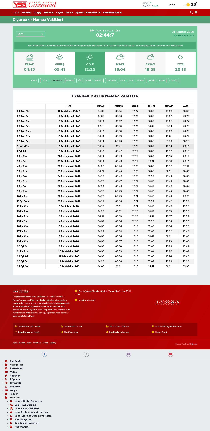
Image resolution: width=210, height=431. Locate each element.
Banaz (22, 343)
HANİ (88, 81)
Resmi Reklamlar (112, 12)
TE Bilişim (193, 344)
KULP (122, 81)
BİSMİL (34, 81)
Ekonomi (48, 12)
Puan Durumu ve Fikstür (29, 332)
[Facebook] (157, 302)
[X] (162, 302)
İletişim (14, 394)
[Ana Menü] (196, 12)
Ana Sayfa (15, 361)
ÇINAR (162, 81)
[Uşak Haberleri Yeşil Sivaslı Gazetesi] (34, 4)
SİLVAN (140, 81)
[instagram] (128, 354)
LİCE (131, 81)
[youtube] (170, 354)
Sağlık (59, 12)
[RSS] (177, 302)
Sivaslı (45, 343)
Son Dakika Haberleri (119, 332)
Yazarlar (15, 376)
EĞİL (80, 81)
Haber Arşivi (161, 332)
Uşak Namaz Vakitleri (119, 326)
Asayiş (37, 12)
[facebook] (44, 354)
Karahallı (37, 343)
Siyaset (79, 12)
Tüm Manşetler (71, 332)
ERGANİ (69, 81)
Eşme (29, 343)
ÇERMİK (151, 81)
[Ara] (192, 12)
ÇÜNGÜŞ (173, 81)
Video (13, 372)
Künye (13, 390)
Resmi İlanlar (93, 12)
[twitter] (86, 354)
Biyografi (15, 383)
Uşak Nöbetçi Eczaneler (30, 326)
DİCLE (44, 81)
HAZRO (98, 81)
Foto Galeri (16, 368)
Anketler (15, 386)
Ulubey (53, 343)
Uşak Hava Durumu (73, 326)
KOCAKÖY (111, 81)
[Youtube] (172, 302)
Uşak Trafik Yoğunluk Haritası (168, 326)
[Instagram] (167, 302)
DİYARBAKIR (56, 81)
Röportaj (15, 379)
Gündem (26, 12)
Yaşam (69, 12)
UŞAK (16, 12)
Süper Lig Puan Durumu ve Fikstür (33, 416)
